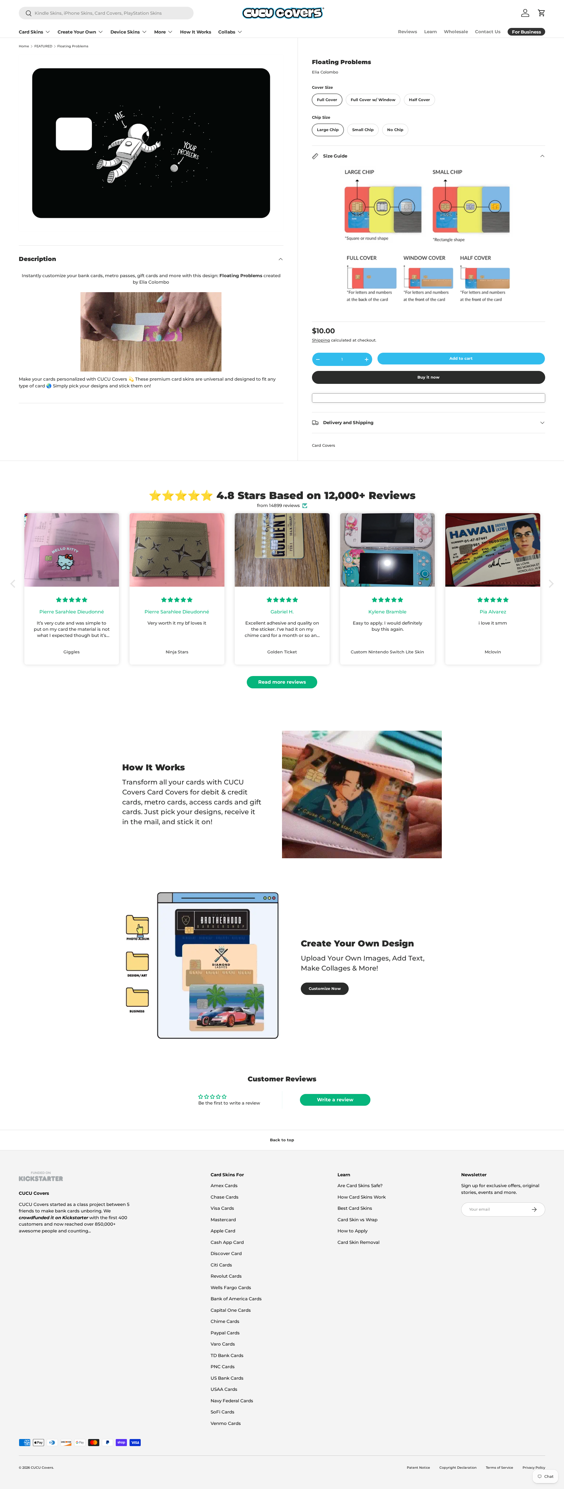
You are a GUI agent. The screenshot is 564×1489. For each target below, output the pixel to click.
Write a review (335, 1099)
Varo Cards (223, 1344)
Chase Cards (225, 1197)
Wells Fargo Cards (231, 1287)
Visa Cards (222, 1208)
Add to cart (461, 358)
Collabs (226, 32)
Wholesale (456, 31)
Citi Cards (221, 1265)
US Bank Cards (227, 1378)
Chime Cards (225, 1321)
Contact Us (488, 31)
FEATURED (43, 46)
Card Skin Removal (359, 1242)
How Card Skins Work (362, 1197)
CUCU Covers (42, 1467)
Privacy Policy (534, 1467)
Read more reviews (282, 682)
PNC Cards (223, 1366)
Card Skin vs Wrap (357, 1219)
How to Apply (352, 1231)
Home (24, 46)
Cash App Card (227, 1242)
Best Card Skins (355, 1208)
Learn (430, 31)
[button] (14, 584)
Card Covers (323, 445)
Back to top (282, 1139)
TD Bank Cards (227, 1355)
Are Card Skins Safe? (360, 1185)
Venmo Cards (226, 1423)
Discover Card (226, 1253)
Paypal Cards (225, 1333)
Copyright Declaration (457, 1467)
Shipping (321, 340)
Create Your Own (77, 32)
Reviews (407, 31)
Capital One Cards (231, 1310)
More (160, 32)
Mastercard (223, 1219)
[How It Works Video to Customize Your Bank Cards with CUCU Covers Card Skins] (151, 332)
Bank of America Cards (236, 1298)
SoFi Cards (222, 1412)
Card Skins (31, 32)
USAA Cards (224, 1389)
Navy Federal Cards (232, 1400)
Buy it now (428, 377)
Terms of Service (499, 1467)
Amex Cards (224, 1185)
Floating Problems (72, 46)
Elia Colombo (325, 72)
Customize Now (325, 988)
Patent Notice (418, 1467)
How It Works (195, 32)
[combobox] (106, 13)
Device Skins (125, 32)
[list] (151, 143)
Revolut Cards (226, 1276)
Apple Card (223, 1231)
